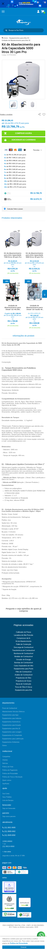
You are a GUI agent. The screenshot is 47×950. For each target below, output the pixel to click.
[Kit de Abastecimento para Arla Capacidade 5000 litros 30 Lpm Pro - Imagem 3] (32, 104)
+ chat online (6, 852)
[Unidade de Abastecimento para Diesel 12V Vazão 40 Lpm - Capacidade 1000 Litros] (34, 304)
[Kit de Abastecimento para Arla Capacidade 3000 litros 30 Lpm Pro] (34, 251)
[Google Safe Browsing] (24, 915)
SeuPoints (5, 783)
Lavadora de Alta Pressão (23, 635)
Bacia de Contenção (23, 684)
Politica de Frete (7, 767)
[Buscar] (6, 30)
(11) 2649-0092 (9, 835)
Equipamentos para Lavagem (12, 732)
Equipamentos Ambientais (11, 742)
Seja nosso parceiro (9, 816)
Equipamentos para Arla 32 (19, 38)
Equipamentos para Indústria (11, 718)
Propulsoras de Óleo (23, 678)
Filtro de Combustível (23, 672)
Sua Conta (5, 793)
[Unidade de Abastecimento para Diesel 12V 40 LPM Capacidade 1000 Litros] (12, 303)
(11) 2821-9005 (9, 827)
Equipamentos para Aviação (11, 725)
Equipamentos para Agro (10, 715)
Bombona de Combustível (23, 653)
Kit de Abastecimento (23, 641)
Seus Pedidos (7, 797)
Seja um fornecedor (8, 808)
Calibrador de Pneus (23, 632)
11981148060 (7, 841)
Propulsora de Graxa (23, 681)
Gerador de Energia (23, 659)
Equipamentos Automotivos (11, 722)
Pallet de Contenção (23, 644)
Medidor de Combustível (23, 656)
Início (6, 38)
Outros (4, 745)
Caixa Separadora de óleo (23, 666)
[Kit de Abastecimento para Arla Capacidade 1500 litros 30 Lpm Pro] (12, 251)
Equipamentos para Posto (23, 669)
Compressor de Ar (23, 638)
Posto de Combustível (9, 708)
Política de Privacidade (10, 773)
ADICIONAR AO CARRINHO (24, 140)
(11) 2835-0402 (9, 831)
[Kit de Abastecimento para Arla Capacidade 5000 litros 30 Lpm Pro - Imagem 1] (13, 104)
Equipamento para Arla (23, 690)
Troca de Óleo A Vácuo (23, 687)
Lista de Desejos (7, 800)
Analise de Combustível (23, 675)
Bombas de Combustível (23, 662)
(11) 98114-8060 (8, 846)
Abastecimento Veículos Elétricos (13, 711)
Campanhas (6, 756)
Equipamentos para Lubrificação (13, 739)
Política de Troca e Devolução (12, 777)
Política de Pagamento (9, 770)
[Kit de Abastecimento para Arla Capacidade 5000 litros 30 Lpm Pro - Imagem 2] (23, 104)
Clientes (5, 760)
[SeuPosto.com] (23, 22)
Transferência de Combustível (23, 650)
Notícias (5, 763)
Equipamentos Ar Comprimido (12, 735)
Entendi (23, 947)
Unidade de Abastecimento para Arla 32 (16, 40)
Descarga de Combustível (23, 647)
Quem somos (6, 780)
